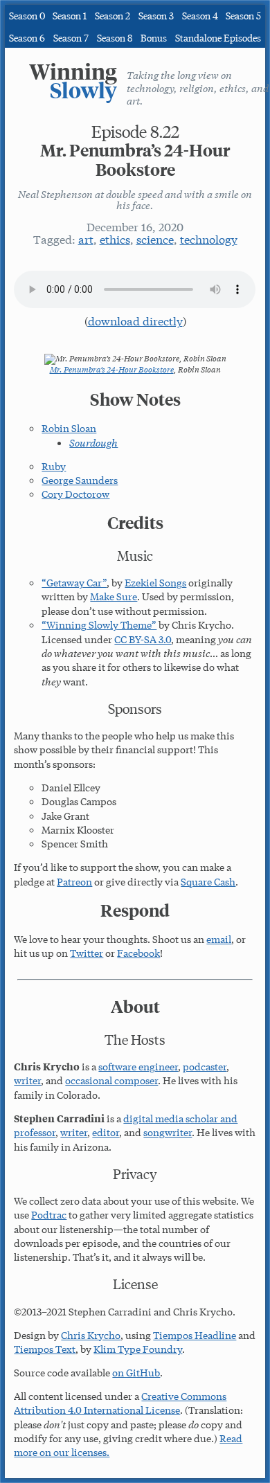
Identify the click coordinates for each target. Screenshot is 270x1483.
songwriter (167, 1132)
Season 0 (27, 15)
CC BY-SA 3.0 (142, 639)
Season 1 (70, 15)
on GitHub (136, 1372)
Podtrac (48, 1214)
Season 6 (27, 37)
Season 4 (200, 15)
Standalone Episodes (218, 37)
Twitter (86, 953)
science (155, 238)
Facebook (138, 953)
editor (105, 1132)
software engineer (138, 1066)
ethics (115, 238)
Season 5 (243, 15)
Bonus (154, 37)
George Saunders (80, 480)
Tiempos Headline (194, 1335)
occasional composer (111, 1080)
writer (27, 1080)
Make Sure (113, 596)
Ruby (54, 466)
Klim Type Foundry (137, 1349)
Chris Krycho (90, 1335)
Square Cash (208, 881)
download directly (135, 320)
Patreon (74, 881)
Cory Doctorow (75, 494)
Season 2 (112, 15)
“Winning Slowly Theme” (99, 624)
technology (208, 238)
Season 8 (114, 37)
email (218, 939)
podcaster (204, 1066)
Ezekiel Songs (155, 582)
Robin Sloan (69, 428)
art (85, 238)
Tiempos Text (44, 1349)
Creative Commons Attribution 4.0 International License (120, 1403)
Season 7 (71, 37)
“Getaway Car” (74, 582)
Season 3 (156, 15)
